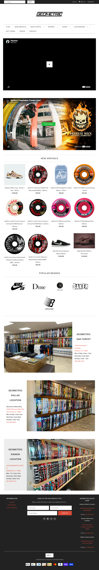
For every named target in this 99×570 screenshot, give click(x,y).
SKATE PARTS (36, 27)
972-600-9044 (11, 422)
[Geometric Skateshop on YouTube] (48, 519)
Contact (11, 502)
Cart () (82, 2)
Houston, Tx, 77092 (81, 351)
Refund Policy (12, 505)
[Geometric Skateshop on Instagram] (51, 519)
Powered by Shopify (57, 559)
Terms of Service (12, 507)
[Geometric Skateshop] (49, 14)
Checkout (91, 2)
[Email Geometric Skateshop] (54, 519)
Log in (74, 2)
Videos (22, 31)
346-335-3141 (79, 361)
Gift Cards (10, 31)
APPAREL (52, 27)
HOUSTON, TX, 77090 (13, 471)
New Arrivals (49, 158)
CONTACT (33, 31)
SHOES (65, 27)
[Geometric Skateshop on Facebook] (44, 519)
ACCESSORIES (80, 27)
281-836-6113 (11, 481)
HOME (8, 27)
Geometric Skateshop (46, 559)
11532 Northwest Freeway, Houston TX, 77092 (87, 527)
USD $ (30, 2)
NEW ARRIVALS (20, 27)
